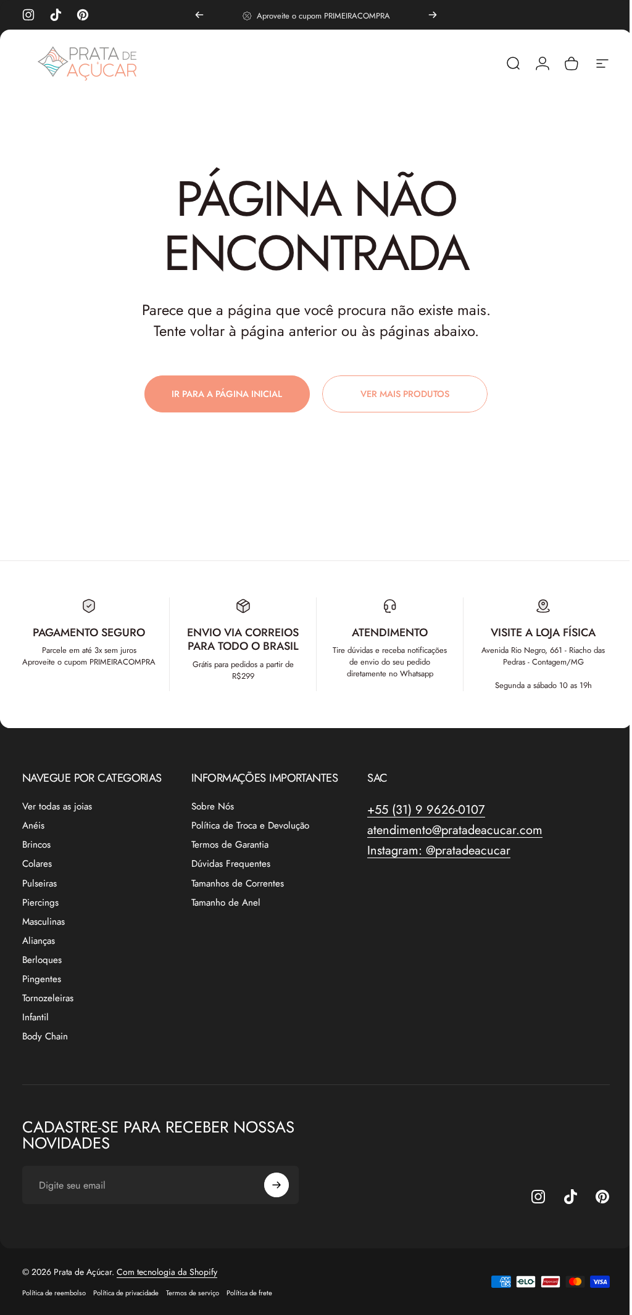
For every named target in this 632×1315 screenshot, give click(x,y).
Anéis (33, 826)
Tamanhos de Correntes (237, 884)
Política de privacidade (126, 1293)
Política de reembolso (54, 1293)
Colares (37, 864)
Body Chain (45, 1037)
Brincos (36, 845)
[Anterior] (199, 15)
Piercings (40, 903)
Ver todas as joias (57, 807)
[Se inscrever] (276, 1185)
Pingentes (41, 979)
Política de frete (249, 1293)
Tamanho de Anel (225, 903)
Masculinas (43, 922)
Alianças (38, 941)
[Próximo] (432, 15)
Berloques (42, 960)
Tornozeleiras (47, 998)
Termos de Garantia (229, 845)
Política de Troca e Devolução (250, 826)
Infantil (35, 1017)
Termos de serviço (192, 1293)
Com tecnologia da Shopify (167, 1272)
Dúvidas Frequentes (230, 864)
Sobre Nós (212, 807)
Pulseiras (39, 884)
